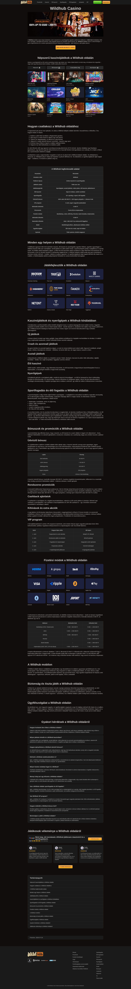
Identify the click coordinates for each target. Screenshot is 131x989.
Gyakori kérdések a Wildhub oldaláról (40, 923)
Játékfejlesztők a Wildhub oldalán (39, 896)
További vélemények (65, 866)
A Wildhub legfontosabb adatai (38, 889)
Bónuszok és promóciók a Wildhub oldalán (41, 906)
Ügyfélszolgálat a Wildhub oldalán (39, 919)
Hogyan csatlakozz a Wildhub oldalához (41, 885)
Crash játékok (74, 67)
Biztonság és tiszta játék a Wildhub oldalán (41, 916)
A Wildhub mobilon (35, 913)
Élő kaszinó (55, 67)
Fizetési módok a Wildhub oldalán (39, 909)
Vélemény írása (95, 839)
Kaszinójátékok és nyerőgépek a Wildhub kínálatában (44, 899)
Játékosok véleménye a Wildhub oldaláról (41, 926)
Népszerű (35, 67)
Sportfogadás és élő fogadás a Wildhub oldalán (43, 902)
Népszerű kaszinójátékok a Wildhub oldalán (42, 882)
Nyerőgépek (93, 67)
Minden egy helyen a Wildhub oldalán (40, 892)
